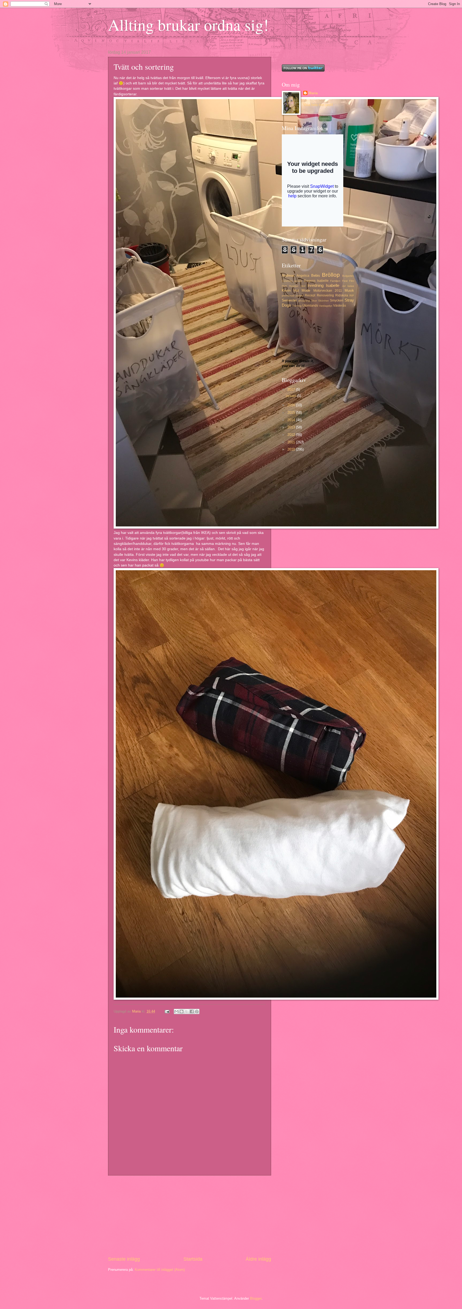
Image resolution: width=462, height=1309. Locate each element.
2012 (291, 435)
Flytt (284, 285)
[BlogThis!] (181, 1011)
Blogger (255, 1298)
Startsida (192, 1259)
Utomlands (310, 305)
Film (351, 280)
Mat (296, 290)
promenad (288, 295)
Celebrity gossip (292, 280)
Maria (313, 93)
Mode (306, 290)
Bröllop (331, 275)
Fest (345, 280)
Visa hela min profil (318, 105)
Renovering (325, 295)
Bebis (315, 275)
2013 (291, 427)
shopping (304, 300)
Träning (297, 305)
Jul (343, 285)
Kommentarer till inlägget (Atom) (160, 1270)
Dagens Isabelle (316, 280)
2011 (291, 442)
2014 (291, 420)
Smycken (336, 300)
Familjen (335, 280)
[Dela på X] (186, 1011)
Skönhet (323, 300)
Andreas (288, 275)
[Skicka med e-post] (176, 1011)
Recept (310, 295)
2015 (291, 413)
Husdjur (293, 285)
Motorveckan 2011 (327, 290)
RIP (351, 295)
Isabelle (332, 285)
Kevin (286, 290)
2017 (291, 390)
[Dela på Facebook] (191, 1011)
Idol (303, 285)
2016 (291, 405)
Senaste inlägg (124, 1259)
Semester (289, 300)
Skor (314, 300)
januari (291, 396)
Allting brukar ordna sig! (188, 24)
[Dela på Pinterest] (196, 1011)
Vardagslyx (325, 305)
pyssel (299, 295)
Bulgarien (348, 275)
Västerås (339, 305)
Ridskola (341, 295)
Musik (349, 290)
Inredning (315, 285)
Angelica (303, 275)
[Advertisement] (189, 1215)
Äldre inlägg (258, 1259)
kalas (351, 285)
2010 (291, 449)
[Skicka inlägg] (167, 1011)
